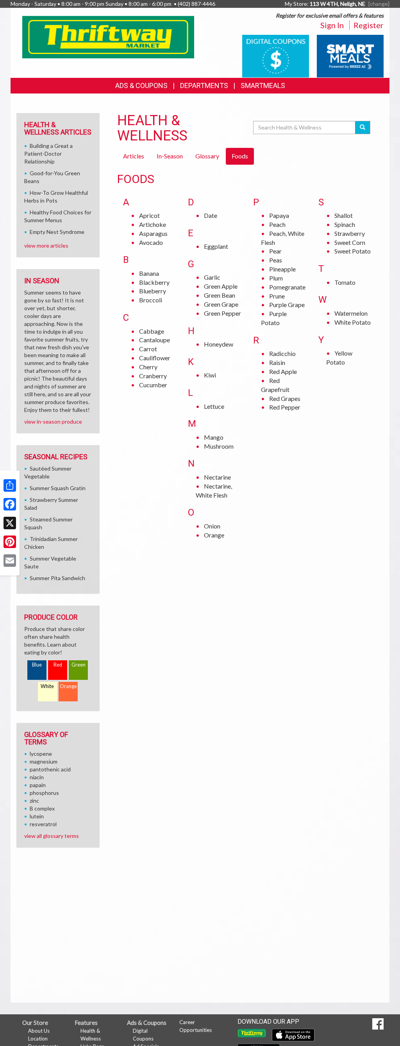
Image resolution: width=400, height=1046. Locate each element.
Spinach (344, 224)
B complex (42, 808)
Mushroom (219, 446)
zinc (34, 800)
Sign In (332, 25)
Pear (275, 251)
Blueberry (152, 291)
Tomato (344, 282)
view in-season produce (53, 421)
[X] (10, 523)
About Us (39, 1031)
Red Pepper (284, 407)
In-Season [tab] (170, 156)
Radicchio (282, 353)
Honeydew (218, 344)
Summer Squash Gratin (58, 488)
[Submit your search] (362, 127)
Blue (37, 665)
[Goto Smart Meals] (350, 55)
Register (369, 25)
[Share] (10, 485)
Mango (213, 437)
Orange (214, 535)
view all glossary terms (51, 835)
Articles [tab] (133, 156)
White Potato (352, 322)
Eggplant (216, 246)
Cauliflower (154, 357)
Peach (277, 224)
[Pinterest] (10, 542)
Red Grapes (284, 398)
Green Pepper (222, 313)
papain (38, 785)
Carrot (148, 348)
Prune (277, 296)
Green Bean (219, 295)
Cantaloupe (154, 339)
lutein (37, 816)
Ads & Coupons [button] (141, 85)
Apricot (149, 215)
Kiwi (210, 375)
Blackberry (154, 282)
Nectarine (217, 477)
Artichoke (152, 224)
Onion (212, 526)
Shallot (343, 215)
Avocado (151, 242)
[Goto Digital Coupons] (275, 55)
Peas (275, 260)
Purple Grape (287, 304)
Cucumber (153, 384)
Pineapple (282, 269)
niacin (37, 777)
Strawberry (349, 233)
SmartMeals (263, 85)
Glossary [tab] (207, 156)
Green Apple (221, 286)
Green (78, 665)
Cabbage (151, 331)
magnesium (43, 761)
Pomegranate (287, 287)
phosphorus (44, 792)
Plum (276, 278)
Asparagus (153, 233)
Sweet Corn (349, 242)
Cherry (148, 366)
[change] (378, 3)
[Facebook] (10, 504)
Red (58, 665)
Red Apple (283, 371)
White (47, 686)
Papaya (279, 215)
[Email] (10, 560)
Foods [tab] (240, 156)
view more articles (46, 245)
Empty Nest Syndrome (57, 231)
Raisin (277, 362)
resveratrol (43, 824)
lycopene (41, 753)
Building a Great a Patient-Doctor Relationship (48, 153)
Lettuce (214, 406)
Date (210, 215)
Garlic (212, 277)
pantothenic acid (50, 769)
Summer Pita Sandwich (57, 578)
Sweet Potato (352, 251)
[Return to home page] (108, 36)
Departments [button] (204, 85)
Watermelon (351, 313)
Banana (149, 273)
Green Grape (221, 304)
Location (38, 1038)
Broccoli (150, 300)
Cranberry (153, 375)
